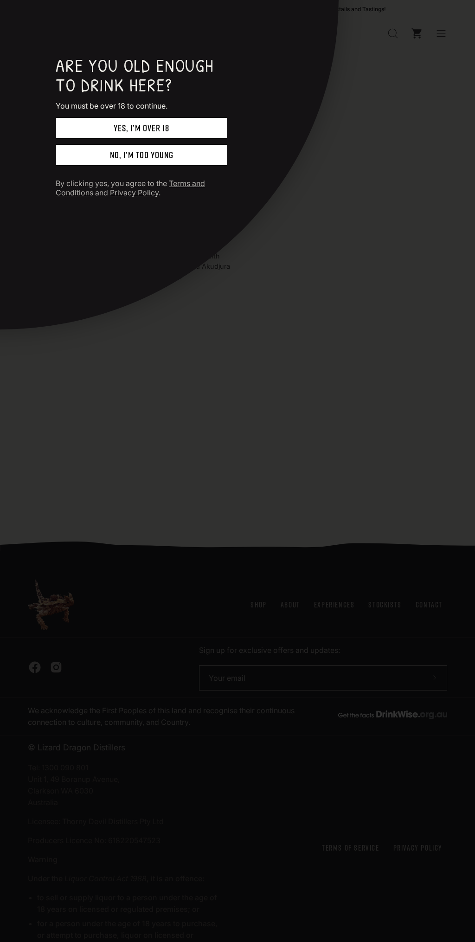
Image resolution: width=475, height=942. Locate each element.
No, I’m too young (141, 154)
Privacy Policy (134, 192)
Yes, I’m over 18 (141, 128)
